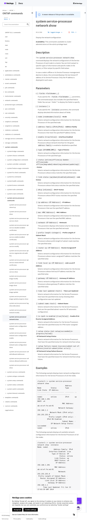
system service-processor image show (17, 284)
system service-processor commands (15, 199)
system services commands (16, 372)
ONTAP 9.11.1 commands (13, 32)
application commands (12, 71)
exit (6, 37)
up (6, 66)
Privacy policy (17, 519)
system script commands (15, 194)
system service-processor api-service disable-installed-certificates (19, 227)
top (6, 62)
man (6, 45)
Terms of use (5, 519)
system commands (11, 147)
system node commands (15, 189)
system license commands (15, 185)
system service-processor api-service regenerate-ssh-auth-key (19, 253)
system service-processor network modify (17, 311)
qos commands (10, 109)
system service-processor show (17, 213)
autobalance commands (12, 75)
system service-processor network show (17, 318)
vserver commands (11, 406)
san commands (10, 113)
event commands (10, 83)
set (6, 58)
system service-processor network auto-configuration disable (18, 326)
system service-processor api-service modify (19, 245)
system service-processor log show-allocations (19, 304)
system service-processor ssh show (19, 366)
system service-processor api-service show (19, 270)
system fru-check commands (16, 172)
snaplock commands (11, 122)
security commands (11, 117)
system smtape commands (16, 376)
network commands (11, 100)
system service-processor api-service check (19, 219)
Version (6, 17)
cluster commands (11, 79)
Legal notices (9, 410)
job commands (9, 88)
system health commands (15, 181)
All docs (5, 10)
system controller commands (16, 164)
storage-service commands (14, 139)
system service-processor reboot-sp (17, 206)
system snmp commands (15, 380)
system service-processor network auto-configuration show (18, 344)
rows (6, 54)
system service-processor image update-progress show (18, 297)
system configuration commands (17, 160)
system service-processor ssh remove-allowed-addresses (19, 359)
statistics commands (11, 130)
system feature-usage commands (18, 168)
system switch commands (15, 389)
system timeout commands (16, 393)
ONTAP (11, 10)
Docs (20, 3)
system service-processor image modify (17, 277)
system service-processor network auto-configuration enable (18, 335)
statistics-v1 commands (12, 134)
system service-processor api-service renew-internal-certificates (19, 262)
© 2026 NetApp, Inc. (7, 515)
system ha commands (14, 177)
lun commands (9, 92)
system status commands (15, 385)
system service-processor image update (17, 291)
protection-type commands (14, 105)
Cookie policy (29, 519)
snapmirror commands (12, 126)
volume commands (11, 402)
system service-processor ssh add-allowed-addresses (19, 353)
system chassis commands (15, 155)
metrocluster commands (13, 96)
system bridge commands (15, 151)
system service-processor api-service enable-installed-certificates (19, 237)
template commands (11, 397)
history (7, 41)
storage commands (11, 143)
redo (6, 49)
